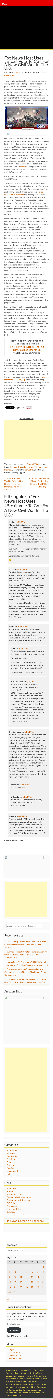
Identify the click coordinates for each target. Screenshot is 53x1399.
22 (43, 1282)
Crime (9, 1162)
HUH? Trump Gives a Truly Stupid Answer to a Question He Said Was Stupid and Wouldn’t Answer (26, 944)
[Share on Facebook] (26, 134)
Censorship (12, 1156)
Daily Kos (11, 1212)
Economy (11, 1165)
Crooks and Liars (14, 1209)
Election (10, 1168)
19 (26, 1282)
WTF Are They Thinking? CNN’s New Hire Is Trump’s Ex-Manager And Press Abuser (13, 484)
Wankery (38, 464)
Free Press (11, 1177)
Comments (9, 75)
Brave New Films (14, 1194)
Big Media (11, 1153)
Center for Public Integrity (18, 1200)
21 (38, 1282)
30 (9, 1292)
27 (32, 1287)
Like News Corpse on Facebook (24, 1221)
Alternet (10, 1191)
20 (32, 1282)
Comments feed (16, 1355)
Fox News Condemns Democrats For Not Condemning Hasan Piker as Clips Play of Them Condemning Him (25, 972)
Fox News (28, 467)
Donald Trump (17, 467)
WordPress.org (15, 1358)
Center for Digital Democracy (19, 1197)
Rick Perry (38, 467)
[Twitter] (49, 5)
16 (9, 1282)
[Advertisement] (28, 439)
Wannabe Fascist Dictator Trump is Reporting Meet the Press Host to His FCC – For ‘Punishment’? (25, 955)
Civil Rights (12, 1159)
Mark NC (17, 72)
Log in (11, 1349)
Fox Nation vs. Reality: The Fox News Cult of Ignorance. (27, 348)
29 (43, 1287)
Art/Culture (12, 1150)
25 (21, 1287)
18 (21, 1282)
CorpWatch (12, 1206)
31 (15, 1292)
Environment (12, 1171)
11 (21, 1277)
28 (38, 1287)
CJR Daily (11, 1203)
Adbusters (11, 1188)
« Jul (8, 1299)
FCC (8, 1174)
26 (26, 1287)
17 (15, 1282)
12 (26, 1277)
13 (32, 1277)
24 (15, 1287)
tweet (23, 166)
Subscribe (14, 1330)
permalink (29, 470)
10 (15, 1277)
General (30, 464)
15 (43, 1277)
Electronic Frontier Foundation (20, 1215)
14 (38, 1277)
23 (9, 1287)
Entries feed (14, 1352)
